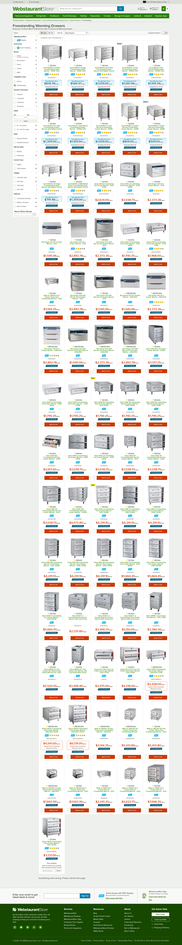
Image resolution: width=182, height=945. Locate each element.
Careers (127, 919)
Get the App (35, 2)
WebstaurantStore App (72, 919)
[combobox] (87, 8)
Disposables (95, 16)
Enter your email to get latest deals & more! (25, 895)
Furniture (107, 16)
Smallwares (54, 16)
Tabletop (83, 16)
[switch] (165, 33)
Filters (16, 33)
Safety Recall (98, 931)
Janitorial (137, 16)
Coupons (96, 922)
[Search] (34, 214)
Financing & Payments (132, 922)
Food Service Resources (102, 925)
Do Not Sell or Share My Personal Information (152, 941)
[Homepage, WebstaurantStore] (33, 9)
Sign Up (85, 896)
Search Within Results (23, 211)
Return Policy (129, 931)
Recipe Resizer (70, 925)
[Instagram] (15, 927)
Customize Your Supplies (73, 922)
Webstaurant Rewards (72, 916)
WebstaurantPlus (70, 913)
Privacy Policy (98, 941)
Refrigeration (41, 16)
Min (15, 115)
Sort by (59, 33)
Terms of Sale (86, 941)
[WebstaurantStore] (33, 909)
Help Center (19, 2)
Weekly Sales (98, 919)
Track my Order (161, 919)
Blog (95, 913)
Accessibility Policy (125, 941)
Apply (26, 121)
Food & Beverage (69, 16)
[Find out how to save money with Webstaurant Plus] (47, 74)
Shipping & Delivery (161, 928)
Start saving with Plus (114, 898)
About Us (127, 913)
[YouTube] (21, 927)
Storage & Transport (122, 16)
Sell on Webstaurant (132, 928)
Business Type (161, 16)
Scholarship (128, 925)
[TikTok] (34, 927)
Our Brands (128, 916)
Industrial (148, 16)
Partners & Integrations (72, 928)
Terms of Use (111, 941)
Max (28, 115)
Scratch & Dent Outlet (101, 916)
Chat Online (158, 924)
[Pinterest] (40, 927)
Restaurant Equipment (24, 16)
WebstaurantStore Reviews (103, 928)
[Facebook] (28, 927)
